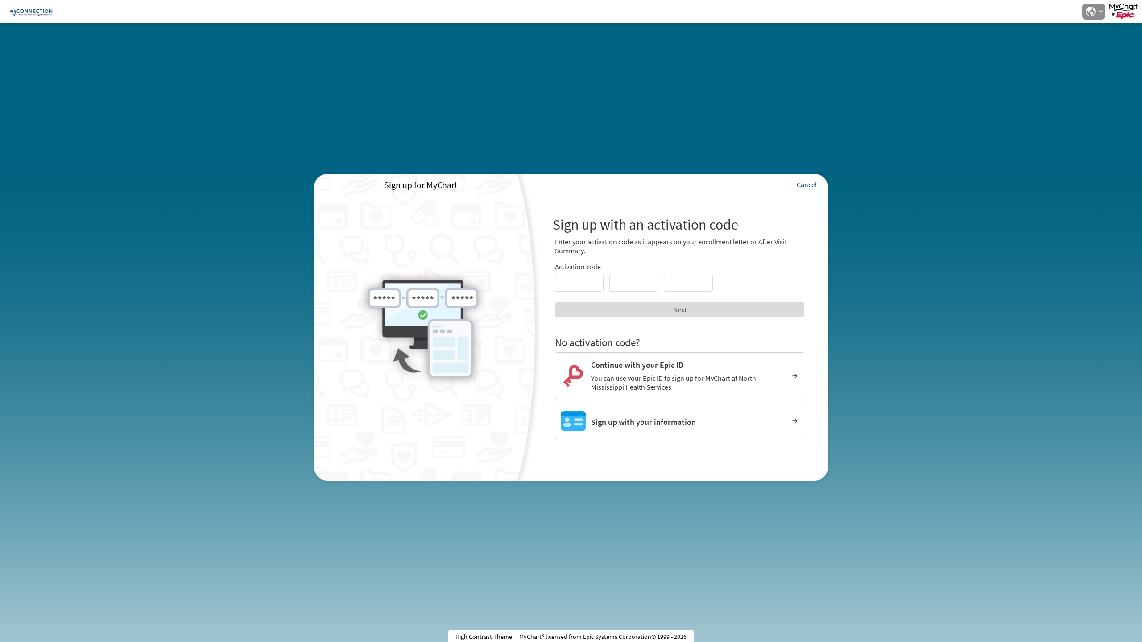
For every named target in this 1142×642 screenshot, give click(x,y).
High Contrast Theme (483, 637)
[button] (1093, 12)
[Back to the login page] (31, 12)
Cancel (807, 184)
